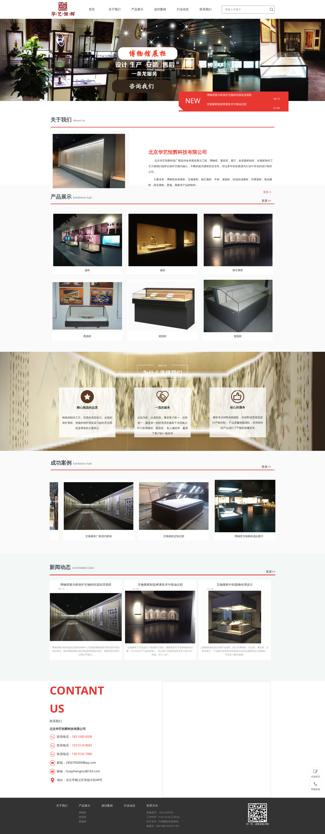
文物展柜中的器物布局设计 (235, 619)
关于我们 (115, 9)
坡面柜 (82, 817)
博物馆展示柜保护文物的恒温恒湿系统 (229, 95)
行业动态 (183, 9)
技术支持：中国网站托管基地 (162, 821)
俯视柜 (82, 812)
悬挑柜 (82, 821)
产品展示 (137, 9)
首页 (92, 9)
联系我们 (206, 9)
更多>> (267, 192)
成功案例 (160, 9)
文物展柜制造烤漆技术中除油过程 (226, 104)
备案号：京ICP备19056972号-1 (163, 826)
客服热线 (315, 789)
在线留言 (315, 776)
